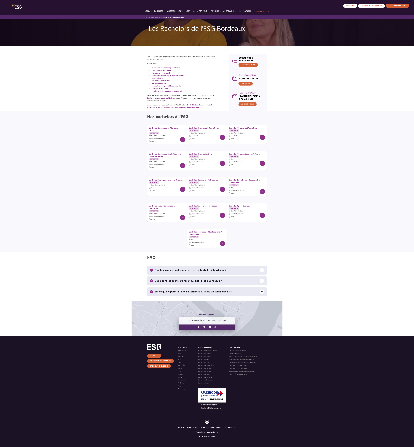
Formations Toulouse (205, 377)
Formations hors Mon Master (238, 365)
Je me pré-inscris (247, 104)
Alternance (202, 11)
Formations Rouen (204, 374)
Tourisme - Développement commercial (167, 91)
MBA (180, 11)
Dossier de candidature (371, 5)
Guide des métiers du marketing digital (241, 371)
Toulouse (181, 383)
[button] (207, 424)
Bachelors (158, 11)
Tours (179, 386)
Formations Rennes (204, 371)
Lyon (179, 362)
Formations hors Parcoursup (238, 368)
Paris (179, 371)
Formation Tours (203, 383)
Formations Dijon (203, 359)
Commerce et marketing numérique (165, 68)
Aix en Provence (183, 350)
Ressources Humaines (160, 88)
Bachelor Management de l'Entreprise (162, 98)
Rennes (180, 374)
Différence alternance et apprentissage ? (242, 359)
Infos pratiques (244, 11)
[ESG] (17, 6)
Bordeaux (181, 356)
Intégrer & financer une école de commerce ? (243, 356)
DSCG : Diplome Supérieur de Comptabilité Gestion (178, 107)
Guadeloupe (182, 389)
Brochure (350, 5)
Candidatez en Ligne (397, 5)
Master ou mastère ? (235, 353)
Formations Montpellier (206, 365)
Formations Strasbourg (205, 380)
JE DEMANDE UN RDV (248, 65)
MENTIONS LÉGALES (207, 436)
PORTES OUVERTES (262, 11)
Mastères (171, 11)
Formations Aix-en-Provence (207, 350)
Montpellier (182, 365)
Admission (215, 11)
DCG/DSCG (190, 11)
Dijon (179, 359)
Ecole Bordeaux (154, 17)
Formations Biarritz (204, 356)
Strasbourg (181, 380)
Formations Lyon (203, 362)
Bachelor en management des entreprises (242, 362)
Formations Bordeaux (205, 353)
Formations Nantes (204, 368)
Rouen (180, 377)
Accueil (146, 17)
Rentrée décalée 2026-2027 (238, 374)
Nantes (180, 368)
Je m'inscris (245, 83)
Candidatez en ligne (159, 366)
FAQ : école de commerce (237, 350)
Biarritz (180, 353)
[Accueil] (160, 347)
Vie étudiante (228, 11)
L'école (148, 11)
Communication (157, 78)
